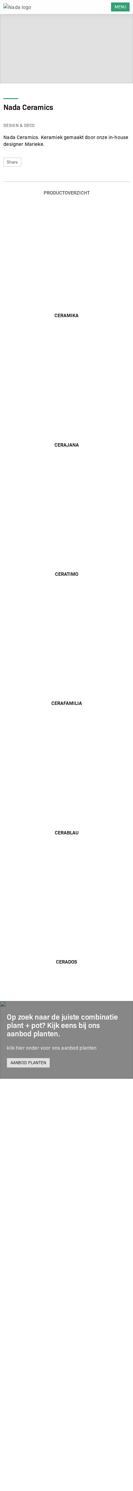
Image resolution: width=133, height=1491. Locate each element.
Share (12, 162)
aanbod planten (28, 1062)
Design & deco (19, 125)
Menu (120, 7)
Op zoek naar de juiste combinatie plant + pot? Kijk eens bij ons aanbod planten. (62, 1024)
